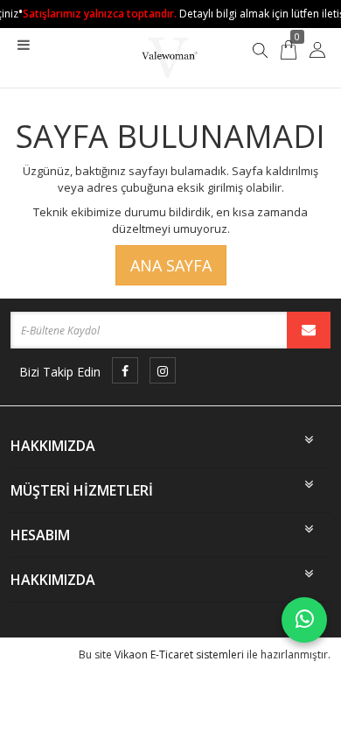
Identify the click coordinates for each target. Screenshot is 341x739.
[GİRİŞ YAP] (317, 49)
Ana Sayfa (171, 265)
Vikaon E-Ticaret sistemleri (179, 654)
